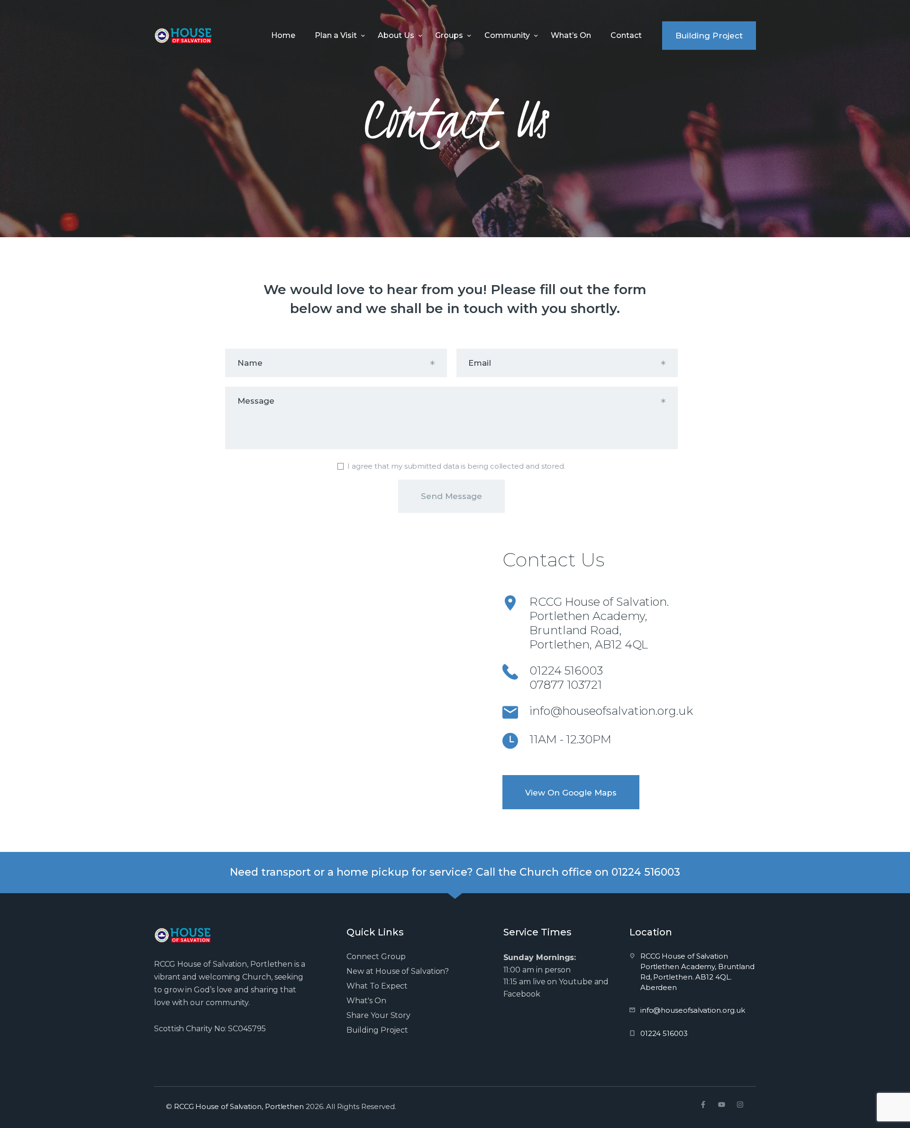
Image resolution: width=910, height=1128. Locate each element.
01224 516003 (566, 670)
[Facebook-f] (703, 1104)
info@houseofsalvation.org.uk (611, 711)
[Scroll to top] (886, 1105)
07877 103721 (565, 685)
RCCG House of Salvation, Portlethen (239, 1106)
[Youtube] (721, 1104)
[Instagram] (740, 1104)
